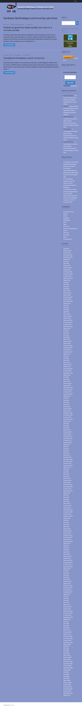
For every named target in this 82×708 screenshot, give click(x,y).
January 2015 (67, 507)
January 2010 (67, 634)
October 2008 (67, 665)
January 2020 (67, 385)
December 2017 (67, 436)
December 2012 (67, 560)
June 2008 (66, 674)
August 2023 (66, 303)
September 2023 (68, 301)
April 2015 (66, 501)
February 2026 (67, 250)
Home (75, 1)
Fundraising (17, 55)
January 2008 (67, 684)
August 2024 (66, 280)
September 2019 (68, 394)
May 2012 (66, 575)
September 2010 (68, 617)
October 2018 (67, 417)
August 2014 (66, 518)
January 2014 (67, 533)
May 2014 (66, 524)
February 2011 (67, 606)
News (65, 224)
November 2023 (67, 297)
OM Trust (66, 226)
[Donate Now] (70, 47)
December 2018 (67, 413)
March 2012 (66, 579)
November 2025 (67, 255)
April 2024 (66, 288)
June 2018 (66, 425)
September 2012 (68, 566)
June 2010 (66, 623)
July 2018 (66, 423)
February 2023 (67, 316)
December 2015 (67, 484)
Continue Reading (9, 44)
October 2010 (67, 615)
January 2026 (67, 253)
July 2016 (66, 470)
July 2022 (66, 330)
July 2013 (66, 545)
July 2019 (66, 398)
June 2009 (66, 649)
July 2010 (66, 621)
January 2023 (67, 318)
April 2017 (66, 453)
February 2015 (67, 505)
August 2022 (66, 328)
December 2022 (67, 320)
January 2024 (67, 295)
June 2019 (66, 400)
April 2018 (66, 427)
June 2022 (66, 333)
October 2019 (67, 392)
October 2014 (67, 514)
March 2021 (66, 362)
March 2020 (66, 381)
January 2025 (67, 269)
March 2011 (66, 604)
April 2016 (66, 476)
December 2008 (67, 661)
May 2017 (66, 451)
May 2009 (66, 651)
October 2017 (67, 440)
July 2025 (66, 261)
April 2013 (66, 552)
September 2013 (68, 541)
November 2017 (67, 438)
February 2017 (67, 457)
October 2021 (67, 349)
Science (65, 230)
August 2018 (66, 421)
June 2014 (66, 522)
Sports (65, 237)
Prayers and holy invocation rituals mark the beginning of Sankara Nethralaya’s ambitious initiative (70, 110)
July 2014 (66, 520)
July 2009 (66, 646)
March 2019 (66, 406)
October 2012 (67, 564)
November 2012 (67, 562)
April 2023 (66, 311)
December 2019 (67, 387)
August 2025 (66, 259)
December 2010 (67, 611)
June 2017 (66, 448)
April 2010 (66, 627)
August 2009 (66, 644)
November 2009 (67, 638)
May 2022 (66, 335)
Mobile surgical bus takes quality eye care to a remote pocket (27, 29)
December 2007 (67, 686)
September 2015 (68, 491)
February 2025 (67, 267)
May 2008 (66, 676)
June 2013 (66, 547)
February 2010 (67, 632)
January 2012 (67, 583)
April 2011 (66, 602)
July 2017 (66, 446)
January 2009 (67, 659)
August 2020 (66, 375)
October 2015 (67, 488)
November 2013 (67, 537)
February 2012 (67, 581)
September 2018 (68, 419)
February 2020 (67, 383)
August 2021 (66, 354)
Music (65, 222)
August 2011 (66, 594)
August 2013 (66, 543)
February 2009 (67, 657)
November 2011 (67, 587)
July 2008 (66, 672)
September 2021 (68, 352)
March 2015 (66, 503)
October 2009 (67, 640)
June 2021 (66, 358)
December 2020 (67, 368)
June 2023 (66, 307)
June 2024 (66, 284)
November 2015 (67, 486)
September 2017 (68, 442)
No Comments (29, 24)
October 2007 (67, 691)
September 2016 (68, 465)
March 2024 (66, 290)
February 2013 (67, 556)
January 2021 (67, 366)
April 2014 (66, 526)
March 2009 (66, 655)
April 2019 (66, 404)
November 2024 (67, 274)
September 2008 (68, 667)
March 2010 (66, 630)
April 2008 (66, 678)
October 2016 (67, 463)
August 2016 (66, 467)
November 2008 (67, 663)
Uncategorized (67, 239)
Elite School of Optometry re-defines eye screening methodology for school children (70, 100)
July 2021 (66, 356)
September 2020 (68, 373)
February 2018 (67, 432)
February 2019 (67, 408)
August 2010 (66, 619)
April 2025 (66, 263)
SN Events (66, 232)
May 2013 (66, 550)
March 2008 (66, 680)
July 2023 (66, 305)
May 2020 (66, 379)
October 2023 (67, 299)
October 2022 (67, 324)
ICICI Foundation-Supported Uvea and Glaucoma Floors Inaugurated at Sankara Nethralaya (69, 183)
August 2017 (66, 444)
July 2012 (66, 571)
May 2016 (66, 474)
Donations (66, 218)
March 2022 (66, 339)
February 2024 (67, 293)
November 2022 (67, 322)
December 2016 (67, 459)
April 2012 (66, 577)
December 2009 (67, 636)
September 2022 (68, 326)
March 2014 (66, 529)
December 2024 (67, 272)
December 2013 (67, 535)
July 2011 (66, 596)
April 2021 (66, 360)
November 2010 (67, 613)
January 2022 (67, 343)
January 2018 (67, 434)
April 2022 (66, 337)
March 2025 (66, 265)
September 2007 (68, 693)
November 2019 (67, 389)
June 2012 (66, 573)
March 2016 (66, 478)
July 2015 (66, 495)
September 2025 (68, 257)
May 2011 (66, 600)
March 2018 (66, 429)
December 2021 (67, 345)
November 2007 (67, 689)
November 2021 (67, 347)
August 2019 (66, 396)
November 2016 (67, 461)
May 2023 (66, 309)
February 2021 (67, 364)
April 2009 (66, 653)
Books (65, 216)
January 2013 (67, 558)
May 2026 (66, 248)
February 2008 (67, 682)
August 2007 (66, 695)
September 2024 (68, 278)
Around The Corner (68, 211)
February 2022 (67, 341)
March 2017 (66, 455)
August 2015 (66, 493)
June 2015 (66, 497)
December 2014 (67, 510)
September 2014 (68, 516)
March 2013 (66, 554)
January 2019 (67, 411)
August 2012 (66, 569)
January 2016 (67, 482)
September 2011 (68, 592)
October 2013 (67, 539)
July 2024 (66, 282)
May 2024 (66, 286)
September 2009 (68, 642)
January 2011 (67, 609)
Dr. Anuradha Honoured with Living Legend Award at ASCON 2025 (70, 191)
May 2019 (66, 402)
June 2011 (66, 598)
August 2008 (66, 670)
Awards (65, 213)
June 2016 (66, 472)
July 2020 (66, 377)
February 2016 (67, 480)
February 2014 (67, 531)
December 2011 (67, 585)
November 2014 (67, 512)
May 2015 (66, 499)
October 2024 (67, 276)
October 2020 (67, 370)
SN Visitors (66, 235)
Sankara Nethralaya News (17, 24)
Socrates (12, 705)
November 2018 (67, 415)
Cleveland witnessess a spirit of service (23, 58)
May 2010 (66, 625)
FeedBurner (74, 85)
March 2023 (66, 314)
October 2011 (67, 590)
